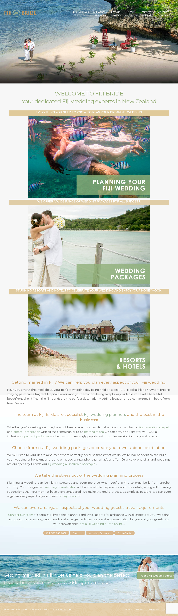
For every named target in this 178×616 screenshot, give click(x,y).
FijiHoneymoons (131, 14)
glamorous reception (25, 432)
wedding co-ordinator (59, 487)
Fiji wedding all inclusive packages (71, 464)
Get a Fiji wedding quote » (157, 575)
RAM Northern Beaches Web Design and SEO (154, 609)
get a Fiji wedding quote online (101, 524)
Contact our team (20, 515)
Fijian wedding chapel (154, 427)
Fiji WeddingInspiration (148, 14)
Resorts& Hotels (115, 14)
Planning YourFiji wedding (81, 14)
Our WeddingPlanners (100, 14)
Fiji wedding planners (105, 414)
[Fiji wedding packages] (20, 13)
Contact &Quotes (163, 14)
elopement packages (34, 436)
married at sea (94, 432)
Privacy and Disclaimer (62, 609)
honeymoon (67, 496)
